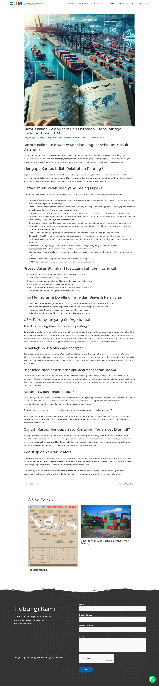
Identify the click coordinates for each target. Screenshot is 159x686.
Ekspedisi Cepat (54, 138)
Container (111, 3)
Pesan (82, 636)
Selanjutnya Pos (127, 484)
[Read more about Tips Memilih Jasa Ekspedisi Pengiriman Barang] (106, 521)
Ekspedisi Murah (69, 138)
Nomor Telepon (87, 625)
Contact (131, 3)
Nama (82, 604)
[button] (152, 679)
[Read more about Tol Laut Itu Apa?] (53, 536)
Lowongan (143, 3)
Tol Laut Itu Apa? (38, 569)
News (121, 3)
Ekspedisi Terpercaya (88, 138)
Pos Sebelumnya (32, 484)
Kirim (85, 669)
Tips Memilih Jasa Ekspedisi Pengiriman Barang (105, 542)
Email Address (86, 615)
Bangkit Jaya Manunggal (35, 138)
